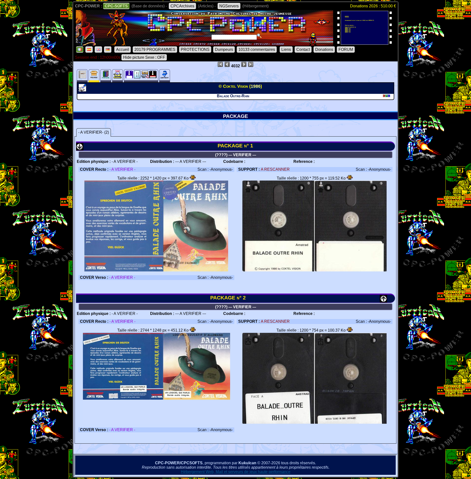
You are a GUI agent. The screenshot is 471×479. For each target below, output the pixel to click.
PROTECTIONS (195, 49)
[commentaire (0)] (164, 75)
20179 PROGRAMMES (154, 49)
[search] (259, 35)
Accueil (122, 49)
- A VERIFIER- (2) (93, 132)
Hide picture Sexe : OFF (144, 57)
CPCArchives (182, 6)
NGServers (229, 6)
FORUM (346, 49)
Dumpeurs (224, 49)
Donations (324, 49)
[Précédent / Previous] (383, 301)
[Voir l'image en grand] (156, 270)
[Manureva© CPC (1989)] (364, 43)
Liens (286, 49)
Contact (303, 49)
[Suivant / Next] (79, 149)
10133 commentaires (256, 49)
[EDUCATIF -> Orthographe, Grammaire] (83, 90)
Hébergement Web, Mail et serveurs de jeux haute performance (235, 472)
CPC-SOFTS (116, 6)
